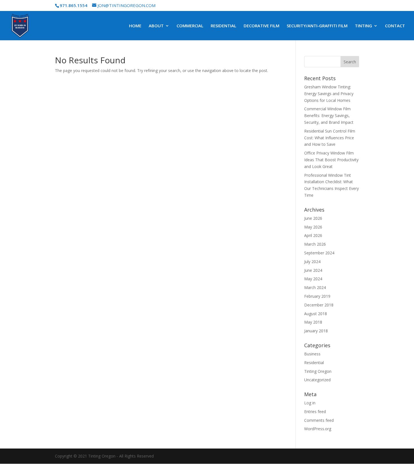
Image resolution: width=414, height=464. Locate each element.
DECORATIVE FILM (261, 26)
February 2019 (317, 296)
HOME (135, 26)
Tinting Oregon (317, 371)
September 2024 (319, 252)
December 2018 (318, 305)
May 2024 (313, 278)
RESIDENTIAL (223, 26)
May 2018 (313, 322)
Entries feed (315, 411)
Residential (314, 362)
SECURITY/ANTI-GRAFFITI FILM (317, 26)
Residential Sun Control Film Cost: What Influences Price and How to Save (329, 137)
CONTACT (395, 26)
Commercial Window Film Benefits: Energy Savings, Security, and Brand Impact (328, 115)
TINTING (363, 26)
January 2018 (316, 330)
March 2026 (315, 244)
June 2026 (313, 218)
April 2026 (313, 235)
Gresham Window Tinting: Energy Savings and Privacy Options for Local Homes (328, 93)
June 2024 (313, 270)
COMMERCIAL (190, 26)
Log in (309, 402)
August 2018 (315, 313)
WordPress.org (317, 428)
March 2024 (315, 287)
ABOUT (156, 26)
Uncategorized (317, 379)
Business (312, 354)
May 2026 (313, 227)
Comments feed (319, 420)
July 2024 (312, 261)
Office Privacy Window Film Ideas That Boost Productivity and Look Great (331, 159)
